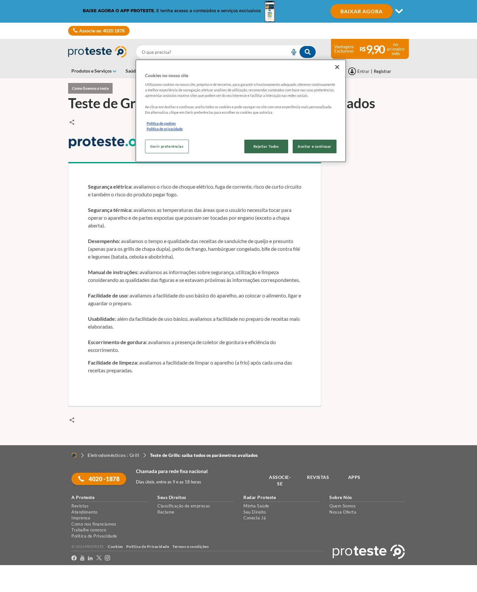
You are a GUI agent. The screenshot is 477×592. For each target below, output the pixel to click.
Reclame (166, 512)
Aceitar (14, 588)
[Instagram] (107, 558)
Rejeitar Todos (266, 146)
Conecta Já (254, 517)
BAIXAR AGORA (361, 11)
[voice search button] (291, 52)
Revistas (80, 505)
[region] (240, 110)
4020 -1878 (104, 478)
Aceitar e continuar (315, 146)
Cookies (115, 546)
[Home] (74, 455)
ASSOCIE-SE (280, 480)
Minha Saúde (256, 505)
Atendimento (84, 512)
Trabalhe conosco (88, 529)
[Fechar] (337, 67)
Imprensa (80, 517)
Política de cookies (161, 123)
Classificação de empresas (183, 505)
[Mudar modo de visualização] (238, 11)
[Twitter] (99, 558)
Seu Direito (254, 512)
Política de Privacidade (94, 536)
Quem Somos (342, 505)
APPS (354, 477)
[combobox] (226, 52)
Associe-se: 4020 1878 (102, 30)
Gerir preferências (166, 146)
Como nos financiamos (93, 524)
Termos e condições (190, 546)
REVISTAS (318, 477)
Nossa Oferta (342, 512)
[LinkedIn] (90, 558)
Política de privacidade (165, 129)
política (416, 576)
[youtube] (82, 558)
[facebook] (74, 558)
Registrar (382, 71)
